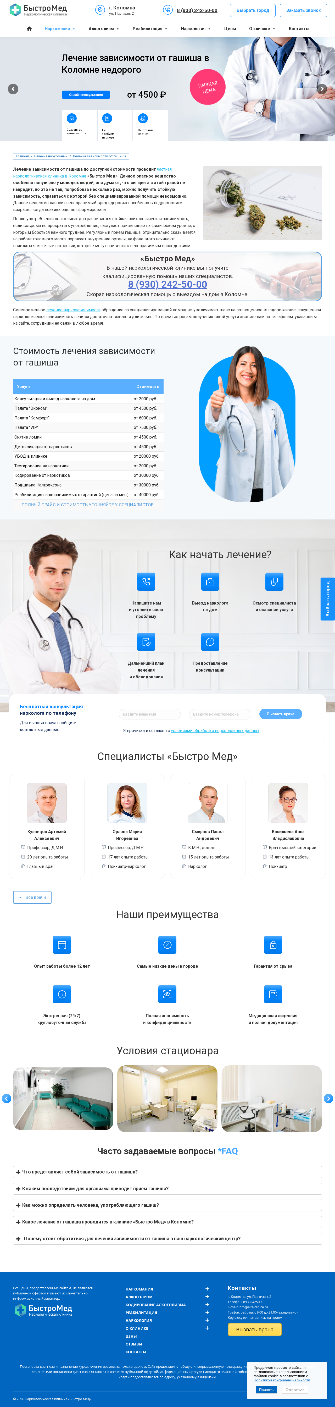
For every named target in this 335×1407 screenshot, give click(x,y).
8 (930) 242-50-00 (197, 10)
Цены (230, 28)
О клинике (259, 28)
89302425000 (253, 1301)
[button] (6, 1098)
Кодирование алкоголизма (156, 1304)
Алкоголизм (101, 28)
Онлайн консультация (86, 95)
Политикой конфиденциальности (282, 1380)
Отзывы (134, 1344)
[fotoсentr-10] (63, 1098)
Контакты (299, 28)
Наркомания (57, 28)
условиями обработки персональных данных (215, 730)
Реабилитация (147, 28)
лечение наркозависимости (73, 309)
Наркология (193, 28)
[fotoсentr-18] (271, 1098)
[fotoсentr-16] (167, 1098)
